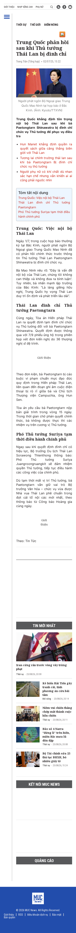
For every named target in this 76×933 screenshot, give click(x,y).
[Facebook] (64, 7)
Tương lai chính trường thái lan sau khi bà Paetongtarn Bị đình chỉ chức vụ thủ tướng (46, 162)
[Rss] (58, 7)
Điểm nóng (51, 24)
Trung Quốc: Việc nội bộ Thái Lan (41, 198)
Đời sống (46, 698)
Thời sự (21, 24)
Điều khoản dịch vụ (37, 914)
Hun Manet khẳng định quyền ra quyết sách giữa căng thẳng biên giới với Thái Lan (46, 148)
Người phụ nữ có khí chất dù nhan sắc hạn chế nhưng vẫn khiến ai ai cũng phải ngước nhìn (46, 176)
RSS (20, 914)
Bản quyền (9, 917)
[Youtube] (70, 7)
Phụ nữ (39, 7)
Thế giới (35, 24)
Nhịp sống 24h (25, 7)
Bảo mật (56, 914)
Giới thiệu (9, 7)
